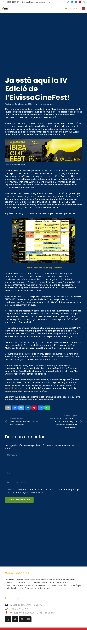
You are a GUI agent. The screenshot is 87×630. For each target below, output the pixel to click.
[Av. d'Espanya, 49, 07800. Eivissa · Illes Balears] (7, 612)
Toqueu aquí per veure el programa (43, 267)
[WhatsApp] (84, 2)
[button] (71, 9)
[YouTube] (80, 2)
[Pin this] (34, 408)
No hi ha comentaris (44, 104)
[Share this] (15, 408)
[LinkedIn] (72, 2)
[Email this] (8, 408)
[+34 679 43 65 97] (7, 608)
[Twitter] (68, 2)
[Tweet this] (21, 408)
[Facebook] (76, 2)
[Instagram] (64, 2)
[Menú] (83, 8)
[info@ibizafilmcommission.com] (7, 604)
